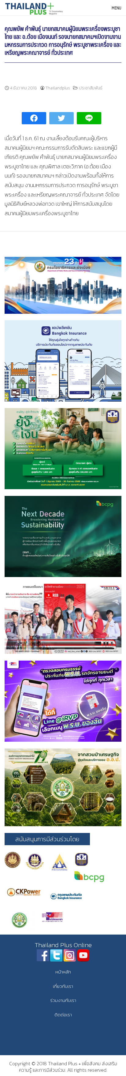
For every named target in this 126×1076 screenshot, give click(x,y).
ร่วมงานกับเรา (63, 1000)
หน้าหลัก (63, 971)
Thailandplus (58, 88)
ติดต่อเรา (63, 1014)
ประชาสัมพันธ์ (90, 88)
